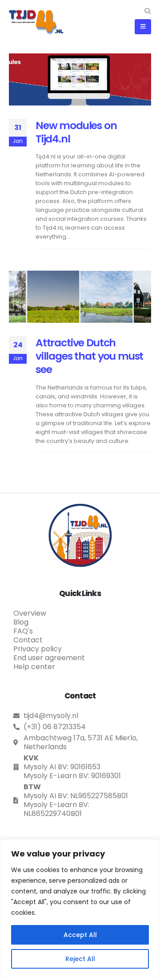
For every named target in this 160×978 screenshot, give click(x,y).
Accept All (80, 934)
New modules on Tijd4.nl (76, 132)
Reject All (80, 958)
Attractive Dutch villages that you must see (89, 356)
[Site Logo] (36, 22)
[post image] (80, 79)
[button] (147, 11)
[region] (80, 908)
